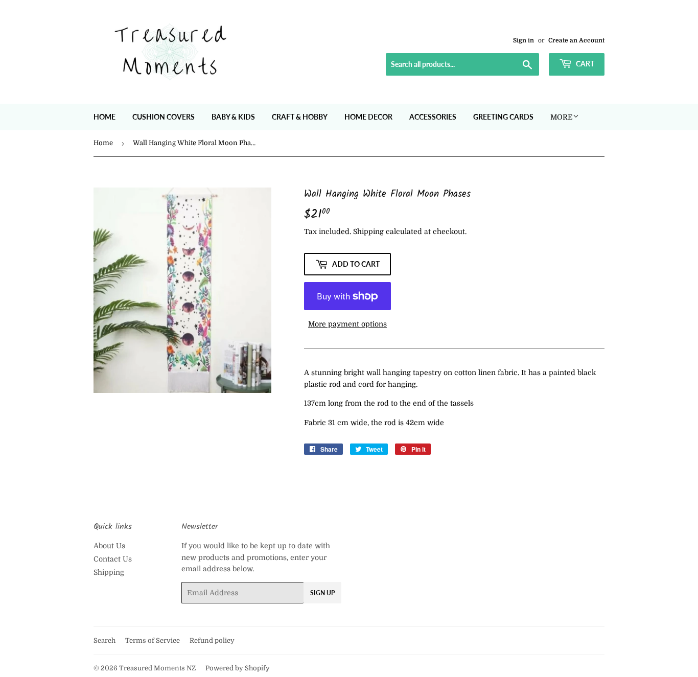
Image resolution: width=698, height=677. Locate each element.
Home (104, 116)
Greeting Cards (503, 116)
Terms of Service (152, 640)
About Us (109, 546)
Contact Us (113, 559)
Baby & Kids (233, 116)
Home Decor (368, 116)
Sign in (523, 40)
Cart (584, 63)
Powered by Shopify (237, 668)
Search (104, 640)
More (561, 117)
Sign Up (322, 593)
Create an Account (576, 40)
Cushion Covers (163, 116)
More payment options (347, 324)
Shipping (368, 231)
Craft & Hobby (300, 116)
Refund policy (212, 640)
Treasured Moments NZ (157, 668)
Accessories (432, 116)
